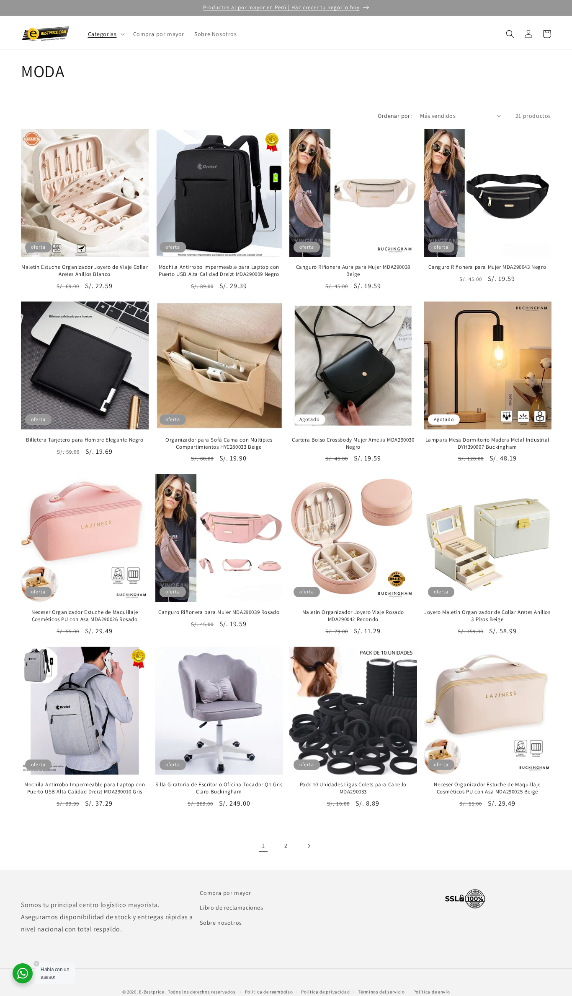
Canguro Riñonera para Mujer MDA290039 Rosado (218, 612)
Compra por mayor (225, 893)
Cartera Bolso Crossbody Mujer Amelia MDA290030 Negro (353, 443)
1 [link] (263, 845)
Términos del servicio (381, 992)
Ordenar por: (395, 116)
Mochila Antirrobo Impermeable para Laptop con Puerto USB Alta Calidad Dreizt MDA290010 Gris (84, 788)
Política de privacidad (325, 992)
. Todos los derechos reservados (201, 992)
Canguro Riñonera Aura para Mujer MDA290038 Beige (353, 271)
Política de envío (431, 992)
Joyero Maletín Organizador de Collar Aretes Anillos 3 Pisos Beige (487, 616)
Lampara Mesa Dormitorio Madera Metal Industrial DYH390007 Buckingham (487, 443)
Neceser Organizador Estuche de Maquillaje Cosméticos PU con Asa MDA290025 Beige (487, 788)
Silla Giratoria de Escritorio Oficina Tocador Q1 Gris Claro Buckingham (219, 788)
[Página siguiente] (308, 846)
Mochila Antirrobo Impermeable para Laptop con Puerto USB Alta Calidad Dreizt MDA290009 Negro (219, 271)
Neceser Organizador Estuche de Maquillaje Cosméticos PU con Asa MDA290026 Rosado (84, 616)
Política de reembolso (269, 992)
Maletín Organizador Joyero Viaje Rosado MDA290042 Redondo (353, 616)
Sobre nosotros (221, 922)
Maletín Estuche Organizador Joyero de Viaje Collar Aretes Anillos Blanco (84, 271)
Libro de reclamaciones (231, 907)
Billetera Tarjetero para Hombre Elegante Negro (85, 440)
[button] (105, 34)
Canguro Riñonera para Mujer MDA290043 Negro (487, 267)
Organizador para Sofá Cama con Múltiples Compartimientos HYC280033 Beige (218, 443)
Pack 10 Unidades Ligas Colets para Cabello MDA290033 (353, 788)
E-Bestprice (151, 992)
